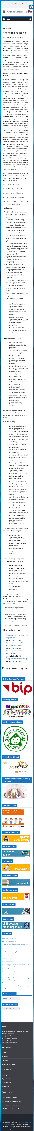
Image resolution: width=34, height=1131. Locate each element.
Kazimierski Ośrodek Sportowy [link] (11, 1101)
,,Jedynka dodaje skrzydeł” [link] (9, 941)
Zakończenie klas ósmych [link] (9, 952)
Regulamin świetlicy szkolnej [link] (17, 659)
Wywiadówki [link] (6, 1079)
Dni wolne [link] (5, 1060)
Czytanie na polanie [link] (7, 961)
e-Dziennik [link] (5, 1056)
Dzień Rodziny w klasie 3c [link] (9, 972)
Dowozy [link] (4, 1075)
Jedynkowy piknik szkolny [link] (9, 975)
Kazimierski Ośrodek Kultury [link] (11, 1105)
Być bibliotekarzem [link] (7, 955)
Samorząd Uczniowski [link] (8, 1064)
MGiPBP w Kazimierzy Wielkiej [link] (11, 1109)
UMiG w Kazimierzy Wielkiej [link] (10, 1097)
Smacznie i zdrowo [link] (7, 983)
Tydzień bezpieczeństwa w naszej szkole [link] (14, 949)
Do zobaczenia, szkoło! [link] (9, 938)
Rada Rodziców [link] (6, 1082)
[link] (31, 7)
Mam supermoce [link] (7, 958)
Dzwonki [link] (4, 1052)
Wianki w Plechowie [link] (8, 969)
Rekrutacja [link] (5, 1086)
